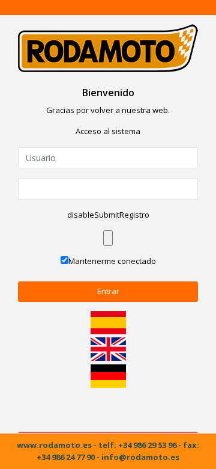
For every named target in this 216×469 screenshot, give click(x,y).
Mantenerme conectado (112, 261)
